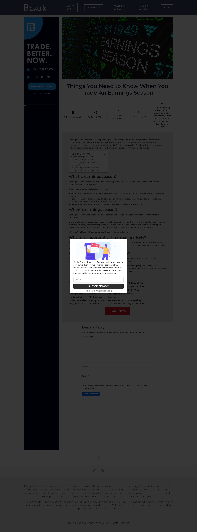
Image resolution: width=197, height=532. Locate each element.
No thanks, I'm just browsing (98, 291)
